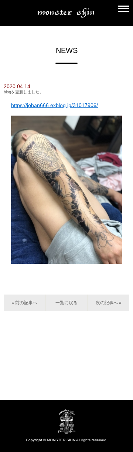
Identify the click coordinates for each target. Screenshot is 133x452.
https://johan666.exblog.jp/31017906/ (54, 105)
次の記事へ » (109, 302)
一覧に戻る (66, 302)
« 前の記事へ (24, 302)
